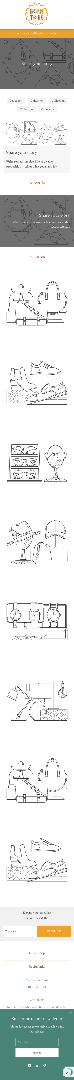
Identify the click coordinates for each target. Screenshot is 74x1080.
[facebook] (29, 987)
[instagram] (37, 987)
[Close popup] (70, 1013)
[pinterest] (44, 987)
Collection (15, 100)
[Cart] (66, 14)
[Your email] (20, 931)
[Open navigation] (8, 14)
